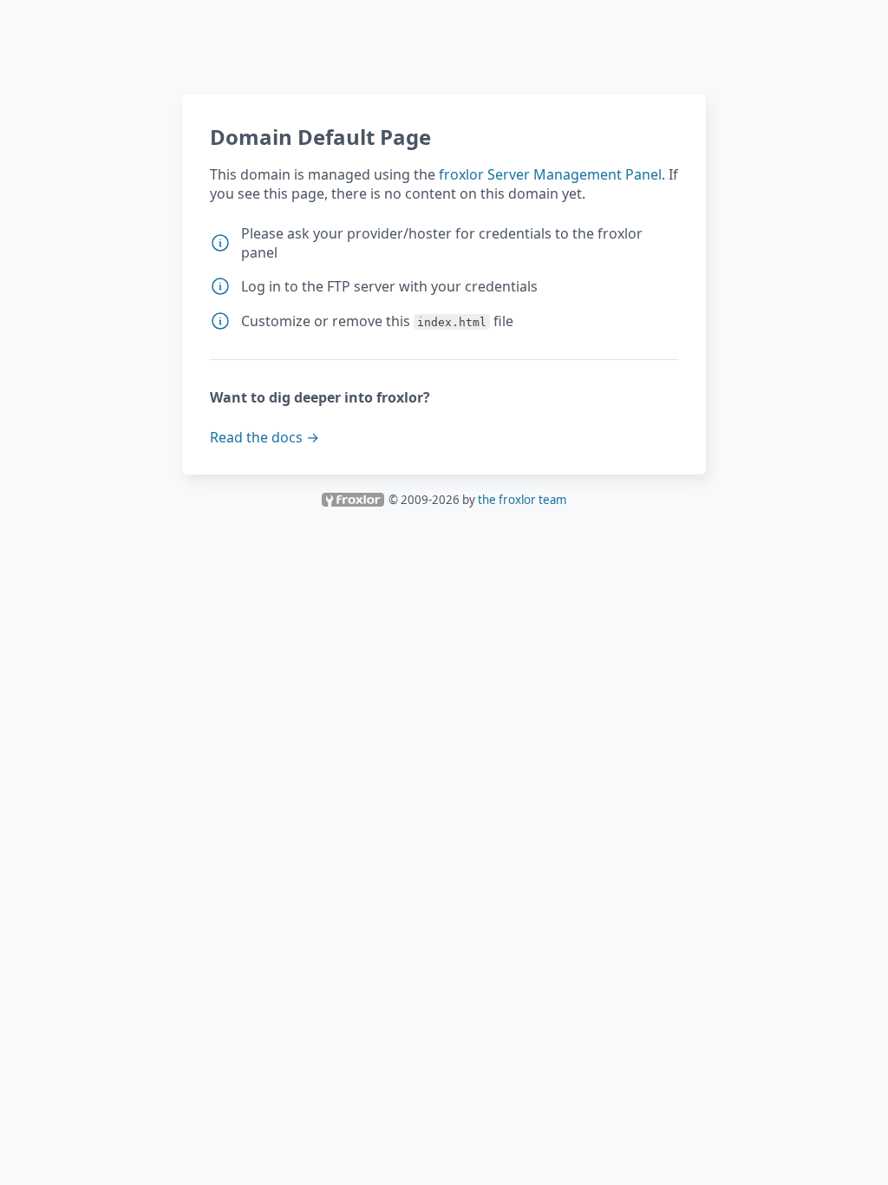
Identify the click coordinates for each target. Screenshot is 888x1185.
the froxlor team (522, 499)
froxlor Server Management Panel (550, 174)
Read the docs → (264, 437)
